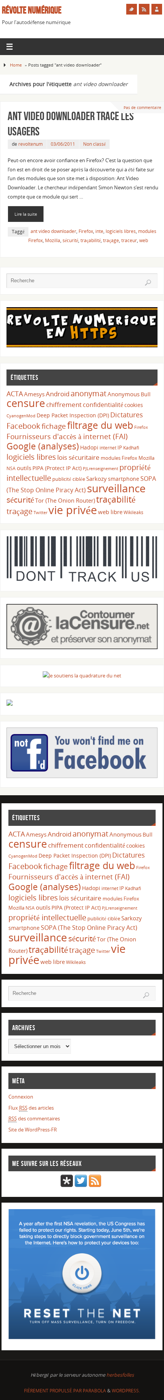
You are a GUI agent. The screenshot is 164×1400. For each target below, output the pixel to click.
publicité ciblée (68, 478)
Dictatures (126, 414)
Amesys (34, 394)
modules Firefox (119, 457)
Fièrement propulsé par (53, 1390)
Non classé (94, 144)
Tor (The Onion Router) (65, 500)
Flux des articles (31, 1108)
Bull (146, 394)
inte (99, 231)
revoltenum (30, 144)
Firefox (86, 231)
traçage (111, 240)
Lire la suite (25, 214)
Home (16, 65)
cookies (133, 405)
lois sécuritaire (78, 457)
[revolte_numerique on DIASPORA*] (67, 1185)
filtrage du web (100, 424)
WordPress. (126, 1390)
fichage (54, 426)
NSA (11, 468)
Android (57, 393)
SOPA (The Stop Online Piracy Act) (89, 927)
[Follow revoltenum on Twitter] (81, 1185)
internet (108, 447)
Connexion (20, 1097)
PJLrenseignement (100, 468)
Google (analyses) (42, 446)
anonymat (88, 393)
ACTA (14, 393)
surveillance (116, 488)
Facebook (23, 425)
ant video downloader (53, 231)
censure (25, 403)
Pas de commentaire (142, 107)
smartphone (123, 478)
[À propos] (156, 9)
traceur (129, 240)
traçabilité (90, 240)
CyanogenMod (20, 415)
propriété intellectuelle (47, 917)
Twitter (40, 512)
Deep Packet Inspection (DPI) (73, 415)
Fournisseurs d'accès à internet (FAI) (67, 436)
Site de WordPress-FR (32, 1130)
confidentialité (103, 404)
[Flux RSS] (144, 9)
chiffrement (64, 404)
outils (24, 468)
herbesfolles (120, 1375)
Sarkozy (96, 478)
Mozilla (52, 240)
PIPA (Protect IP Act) (57, 468)
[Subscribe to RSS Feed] (95, 1185)
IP (119, 447)
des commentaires (34, 1118)
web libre (110, 512)
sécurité (70, 240)
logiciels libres (121, 231)
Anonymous (124, 394)
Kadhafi (131, 447)
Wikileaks (133, 512)
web (143, 240)
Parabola (94, 1390)
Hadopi (89, 447)
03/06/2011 (63, 144)
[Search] (148, 283)
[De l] (131, 9)
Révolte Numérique (31, 10)
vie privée (72, 510)
